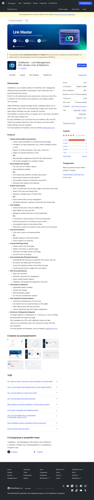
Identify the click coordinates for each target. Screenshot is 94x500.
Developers (43, 475)
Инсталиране (34, 75)
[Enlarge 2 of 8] (39, 341)
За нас (9, 469)
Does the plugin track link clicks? (18, 429)
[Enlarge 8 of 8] (39, 363)
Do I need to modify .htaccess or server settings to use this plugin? (30, 381)
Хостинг (9, 475)
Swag (58, 478)
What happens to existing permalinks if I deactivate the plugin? (28, 404)
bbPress (75, 475)
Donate (59, 475)
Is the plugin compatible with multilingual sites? (22, 410)
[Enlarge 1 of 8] (21, 341)
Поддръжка (82, 75)
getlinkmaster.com (48, 128)
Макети (26, 478)
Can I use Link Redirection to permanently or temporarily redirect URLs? (21, 416)
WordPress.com (77, 469)
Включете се (60, 469)
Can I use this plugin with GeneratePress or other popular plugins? (29, 387)
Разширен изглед (69, 123)
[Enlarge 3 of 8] (56, 341)
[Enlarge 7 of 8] (21, 363)
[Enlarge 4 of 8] (21, 352)
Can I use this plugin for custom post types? (22, 393)
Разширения (27, 475)
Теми (25, 472)
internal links (82, 114)
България (28, 488)
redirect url (79, 118)
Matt (74, 472)
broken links (77, 110)
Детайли (12, 75)
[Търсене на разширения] (27, 20)
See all (84, 156)
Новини (9, 472)
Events (58, 472)
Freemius (40, 452)
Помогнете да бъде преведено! (64, 14)
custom (84, 110)
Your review (67, 156)
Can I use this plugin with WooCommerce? (21, 399)
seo (85, 118)
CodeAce (23, 68)
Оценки (22, 75)
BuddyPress (76, 478)
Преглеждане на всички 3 (79, 106)
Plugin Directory (12, 9)
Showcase (27, 469)
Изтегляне (81, 65)
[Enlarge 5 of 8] (39, 352)
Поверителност (12, 478)
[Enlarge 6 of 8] (56, 352)
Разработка (47, 75)
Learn (41, 469)
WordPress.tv (45, 478)
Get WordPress (85, 3)
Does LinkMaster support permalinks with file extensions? (26, 423)
